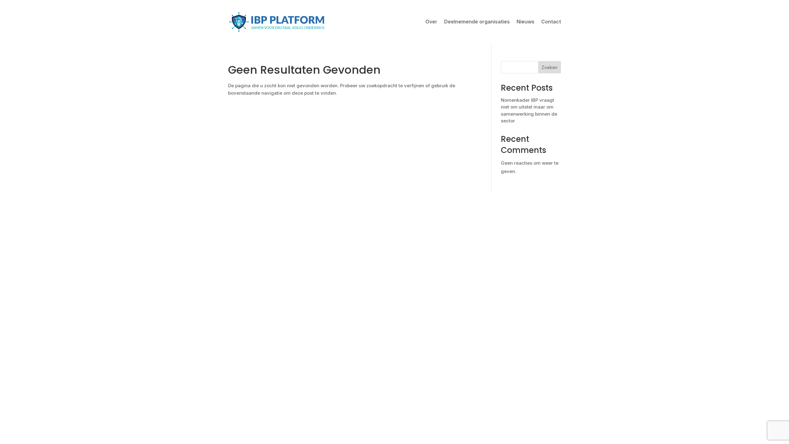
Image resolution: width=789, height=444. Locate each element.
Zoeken (550, 67)
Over (431, 21)
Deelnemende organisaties (477, 21)
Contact (551, 21)
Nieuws (525, 21)
